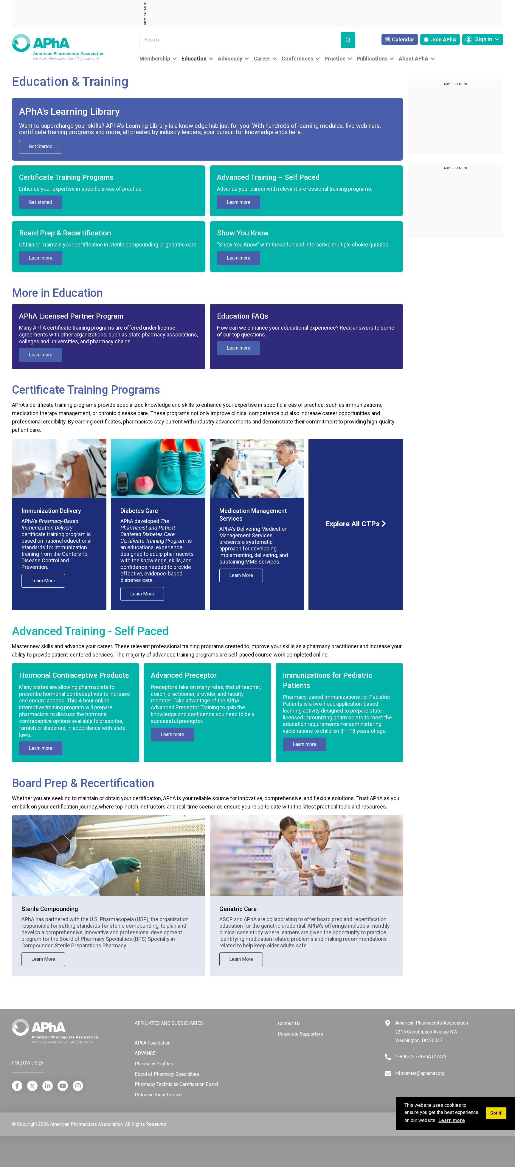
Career (262, 58)
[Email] (388, 1073)
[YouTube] (63, 1086)
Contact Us (289, 1023)
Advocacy (230, 58)
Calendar (402, 39)
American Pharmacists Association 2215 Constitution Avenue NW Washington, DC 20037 (431, 1031)
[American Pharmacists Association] (58, 47)
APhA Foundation (152, 1043)
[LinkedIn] (47, 1086)
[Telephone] (388, 1057)
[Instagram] (78, 1086)
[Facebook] (17, 1086)
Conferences (297, 58)
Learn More (43, 581)
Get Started (40, 146)
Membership (154, 58)
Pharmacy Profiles (154, 1064)
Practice (335, 58)
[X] (32, 1086)
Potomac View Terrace (158, 1095)
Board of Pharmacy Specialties (167, 1074)
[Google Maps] (387, 1023)
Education (194, 58)
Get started (40, 202)
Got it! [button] (496, 1113)
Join (442, 39)
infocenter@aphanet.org (420, 1073)
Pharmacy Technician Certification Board (176, 1084)
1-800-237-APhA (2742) (420, 1056)
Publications (372, 58)
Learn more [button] (451, 1120)
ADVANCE (145, 1053)
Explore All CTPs (353, 524)
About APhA (413, 58)
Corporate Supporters (300, 1034)
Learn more (238, 202)
